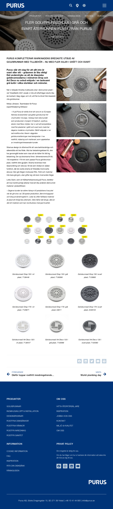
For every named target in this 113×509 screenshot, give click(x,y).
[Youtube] (78, 466)
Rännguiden (74, 16)
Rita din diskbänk (54, 16)
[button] (71, 5)
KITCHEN (89, 16)
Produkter (35, 16)
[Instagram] (65, 466)
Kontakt (102, 16)
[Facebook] (58, 466)
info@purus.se (88, 501)
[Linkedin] (71, 466)
